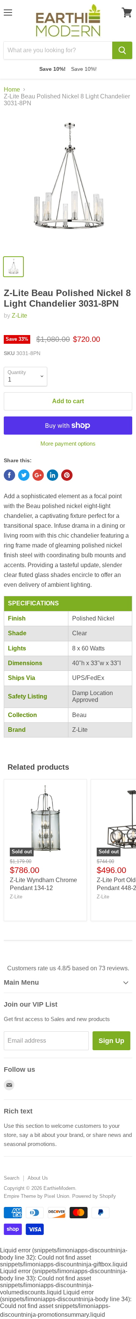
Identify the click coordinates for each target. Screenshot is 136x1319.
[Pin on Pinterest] (67, 475)
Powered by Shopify (94, 1196)
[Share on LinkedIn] (52, 475)
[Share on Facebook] (9, 475)
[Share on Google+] (38, 475)
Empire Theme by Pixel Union (36, 1196)
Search (11, 1178)
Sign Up (111, 1041)
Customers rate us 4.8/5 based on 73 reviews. (68, 968)
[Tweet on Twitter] (23, 475)
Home (12, 89)
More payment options (68, 443)
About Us (38, 1178)
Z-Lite (19, 315)
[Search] (122, 50)
